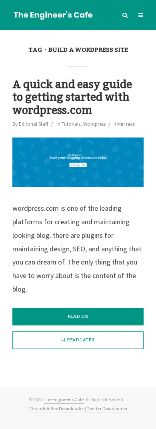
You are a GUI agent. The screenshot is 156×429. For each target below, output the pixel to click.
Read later (80, 340)
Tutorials (71, 124)
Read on (78, 316)
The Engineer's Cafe (64, 399)
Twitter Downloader (107, 408)
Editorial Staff (33, 124)
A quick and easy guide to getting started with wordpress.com (72, 97)
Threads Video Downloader (57, 408)
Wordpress (94, 124)
